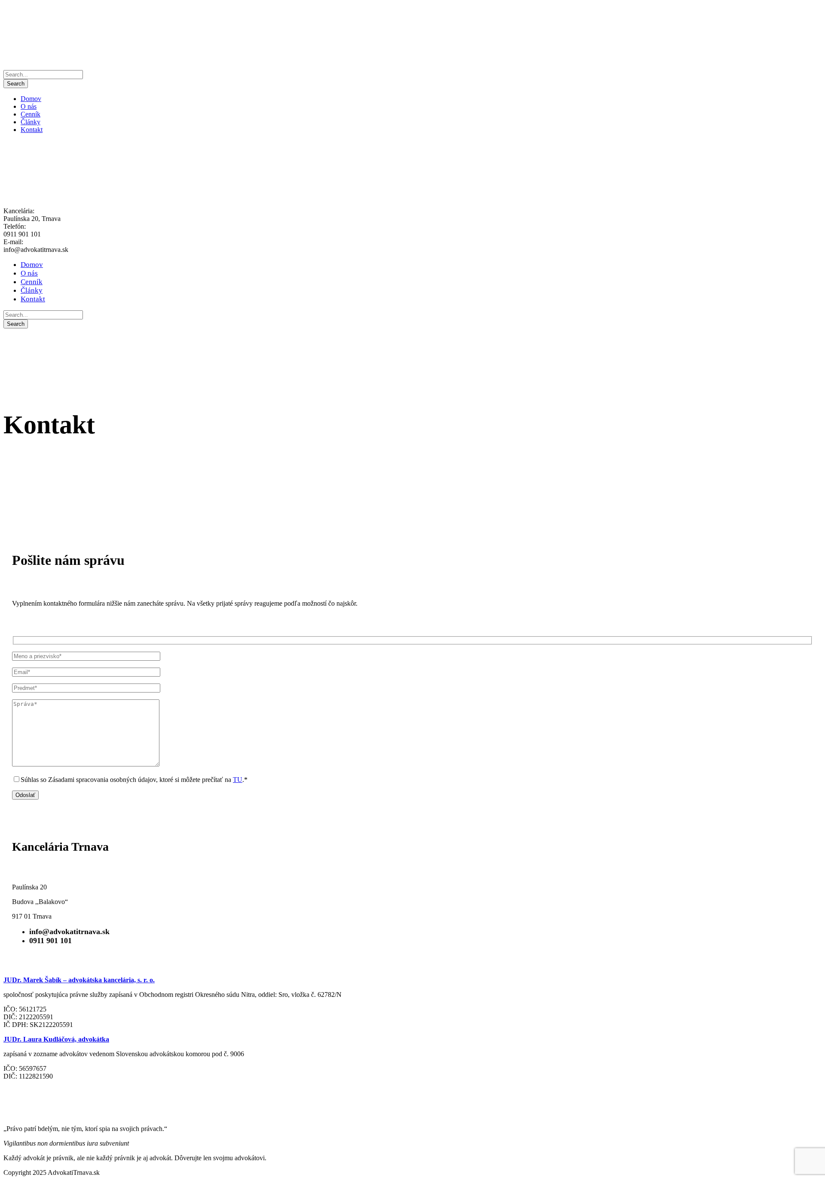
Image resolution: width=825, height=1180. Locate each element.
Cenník (30, 114)
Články (30, 122)
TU (237, 779)
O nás (29, 106)
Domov (31, 98)
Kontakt (32, 129)
